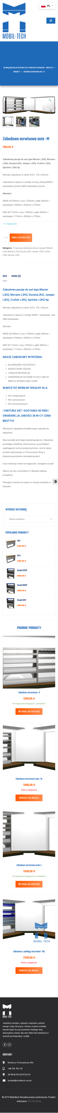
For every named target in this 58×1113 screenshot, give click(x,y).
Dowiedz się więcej (29, 798)
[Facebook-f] (5, 1045)
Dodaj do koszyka (21, 237)
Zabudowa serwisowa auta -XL (29, 779)
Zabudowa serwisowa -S (29, 693)
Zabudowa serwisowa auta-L (29, 865)
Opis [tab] (5, 276)
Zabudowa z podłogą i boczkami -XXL (29, 952)
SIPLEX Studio (34, 1101)
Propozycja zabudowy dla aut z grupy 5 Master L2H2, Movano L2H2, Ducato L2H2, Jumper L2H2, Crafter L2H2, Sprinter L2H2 (28, 251)
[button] (50, 21)
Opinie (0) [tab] (16, 276)
